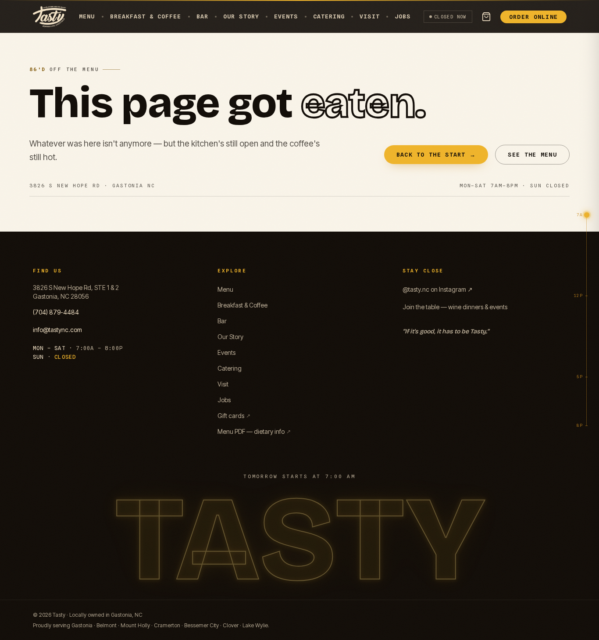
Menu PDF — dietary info (254, 431)
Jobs (402, 16)
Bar (202, 16)
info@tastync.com (57, 329)
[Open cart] (486, 16)
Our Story (241, 16)
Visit (369, 16)
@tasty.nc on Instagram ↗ (438, 289)
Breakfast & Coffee (146, 16)
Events (286, 16)
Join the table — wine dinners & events (455, 307)
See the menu (532, 154)
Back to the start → (436, 154)
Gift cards (233, 415)
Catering (329, 16)
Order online (533, 16)
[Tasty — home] (49, 16)
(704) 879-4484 (56, 312)
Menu (87, 16)
